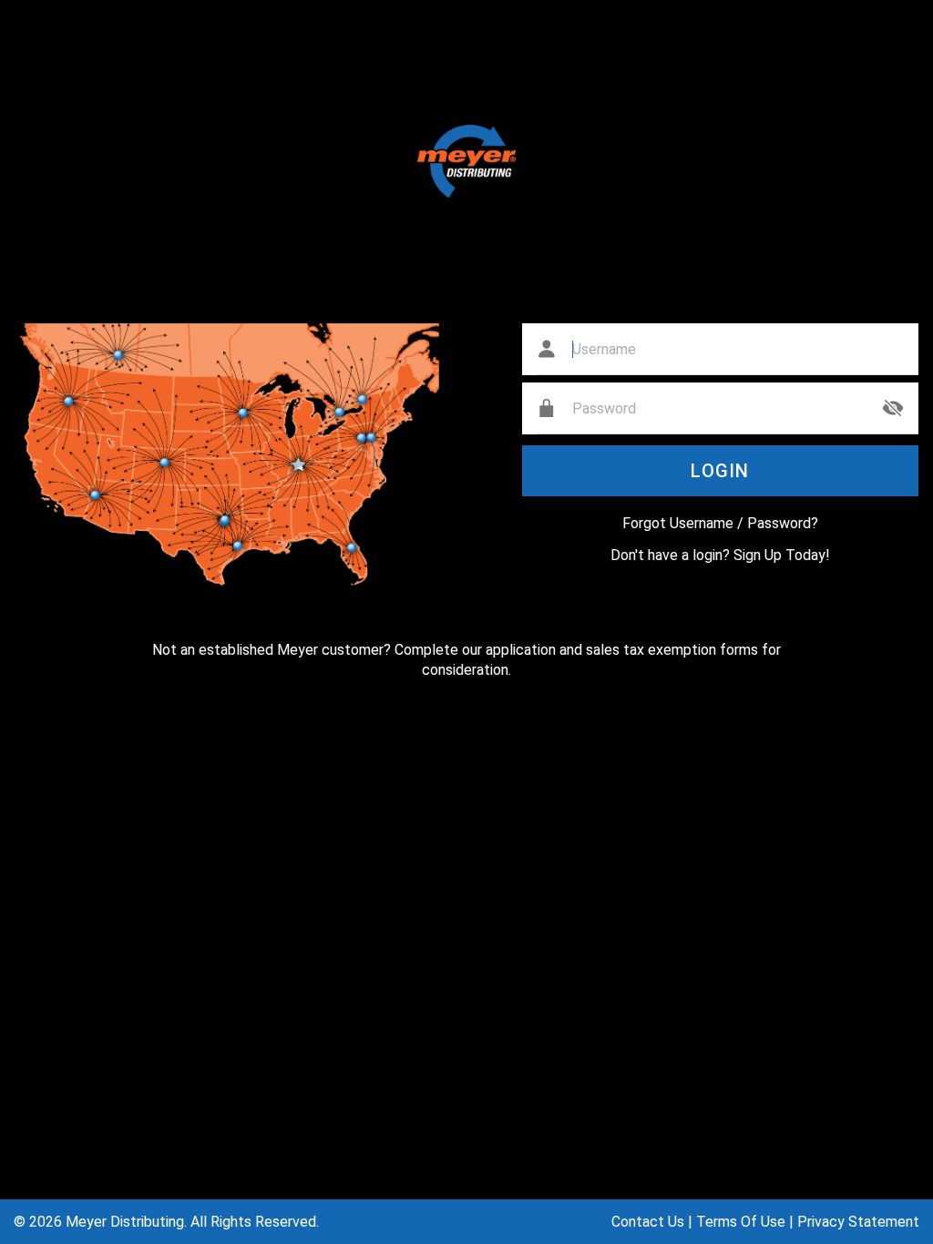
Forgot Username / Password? (720, 523)
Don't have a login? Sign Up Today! (720, 555)
